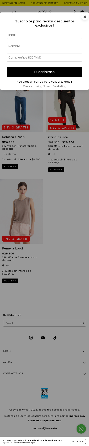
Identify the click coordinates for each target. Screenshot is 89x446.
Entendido (78, 441)
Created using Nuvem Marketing (44, 86)
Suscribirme (44, 71)
